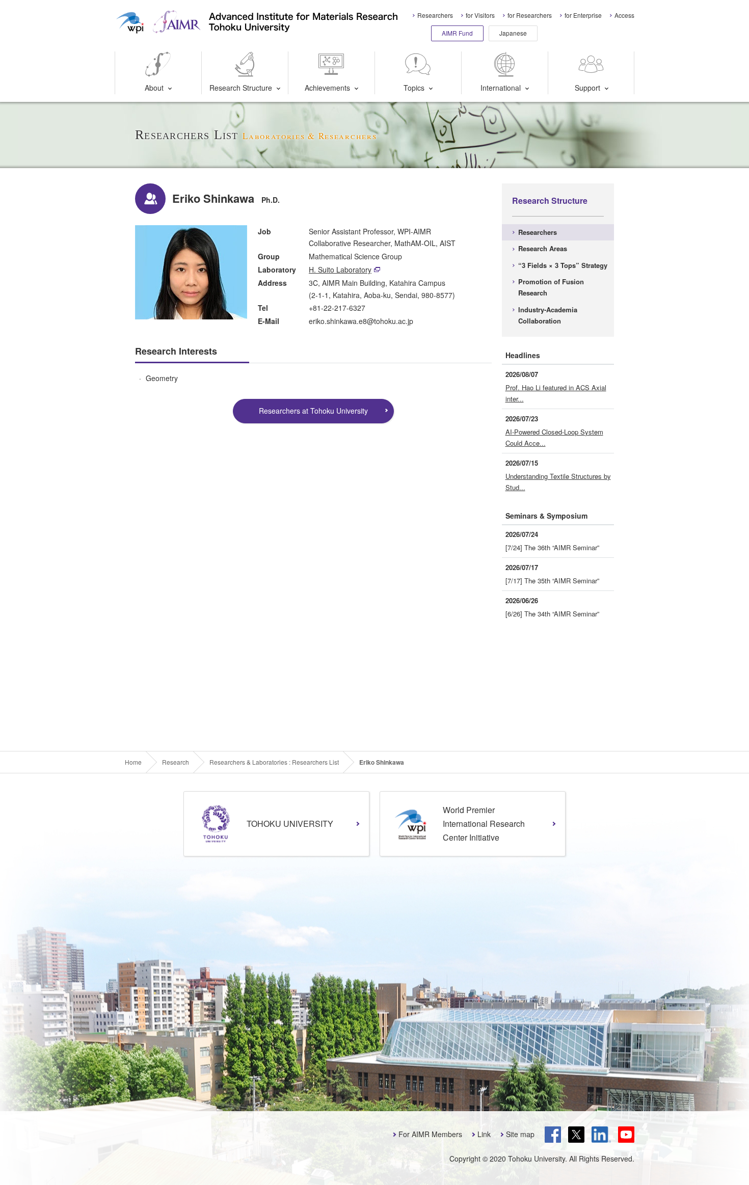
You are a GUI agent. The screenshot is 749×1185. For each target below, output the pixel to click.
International (500, 88)
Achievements (327, 88)
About (154, 88)
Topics (414, 88)
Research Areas (542, 248)
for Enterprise (583, 15)
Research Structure (240, 88)
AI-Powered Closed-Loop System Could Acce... (554, 437)
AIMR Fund (457, 33)
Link (484, 1134)
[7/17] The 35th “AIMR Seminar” (552, 580)
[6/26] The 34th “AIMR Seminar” (552, 613)
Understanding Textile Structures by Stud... (558, 481)
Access (624, 15)
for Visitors (480, 15)
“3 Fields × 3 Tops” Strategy (562, 265)
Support (587, 88)
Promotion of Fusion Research (551, 287)
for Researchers (529, 15)
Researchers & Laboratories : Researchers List (274, 762)
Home (133, 762)
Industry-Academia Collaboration (547, 315)
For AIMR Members (430, 1134)
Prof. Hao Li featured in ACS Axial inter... (555, 393)
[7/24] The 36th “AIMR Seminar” (552, 547)
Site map (520, 1134)
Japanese (513, 33)
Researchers (435, 15)
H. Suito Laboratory (340, 269)
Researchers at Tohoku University (313, 411)
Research (175, 762)
